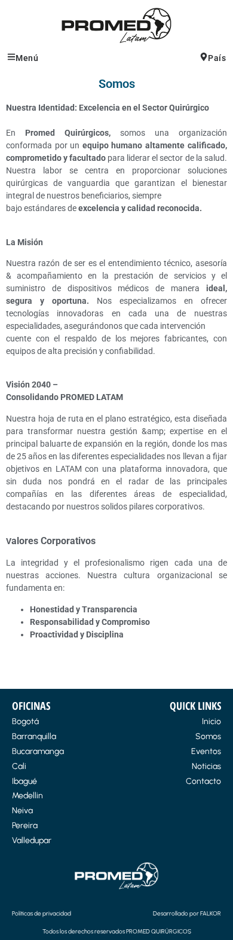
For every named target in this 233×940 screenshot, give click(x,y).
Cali (19, 766)
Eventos (206, 751)
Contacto (203, 781)
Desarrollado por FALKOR (187, 913)
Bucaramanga (38, 751)
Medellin (27, 796)
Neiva (22, 810)
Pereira (25, 825)
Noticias (206, 766)
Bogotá (25, 721)
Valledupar (31, 840)
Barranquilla (34, 736)
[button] (58, 58)
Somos (208, 736)
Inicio (211, 721)
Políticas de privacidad (41, 913)
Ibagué (24, 781)
